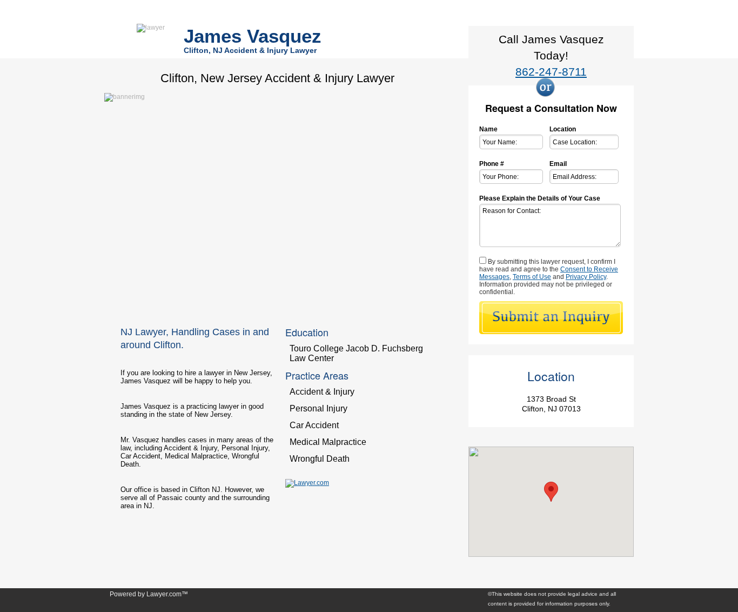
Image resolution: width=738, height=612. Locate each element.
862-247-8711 (551, 71)
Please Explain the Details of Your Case (539, 198)
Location (562, 129)
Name (488, 129)
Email (558, 164)
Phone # (491, 164)
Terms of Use (532, 277)
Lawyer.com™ (167, 594)
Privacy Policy (586, 277)
